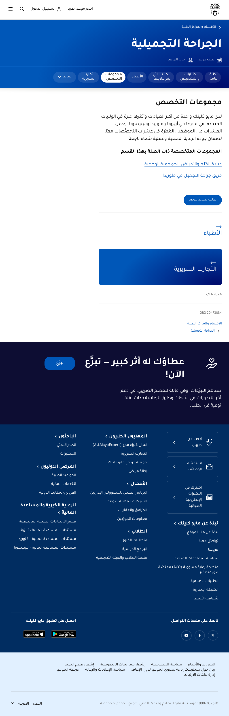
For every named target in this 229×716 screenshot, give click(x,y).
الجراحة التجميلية (176, 45)
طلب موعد (206, 60)
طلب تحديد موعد (202, 200)
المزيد (67, 77)
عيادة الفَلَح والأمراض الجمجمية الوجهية (183, 164)
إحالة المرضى (176, 60)
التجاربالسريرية (88, 76)
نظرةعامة (213, 76)
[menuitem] (213, 77)
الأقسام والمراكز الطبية (199, 27)
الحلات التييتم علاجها (161, 76)
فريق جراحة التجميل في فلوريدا (192, 176)
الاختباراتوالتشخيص (189, 76)
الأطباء (137, 77)
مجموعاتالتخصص (113, 76)
